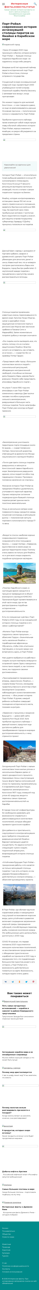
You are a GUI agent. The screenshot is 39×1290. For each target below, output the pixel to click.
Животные (6, 1244)
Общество (6, 1234)
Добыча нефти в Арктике (14, 1172)
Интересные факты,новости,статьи (19, 5)
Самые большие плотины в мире (18, 1189)
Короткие (6, 1250)
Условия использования (12, 1272)
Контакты (6, 1269)
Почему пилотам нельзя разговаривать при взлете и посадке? (16, 1110)
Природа (6, 1247)
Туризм (5, 1256)
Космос (5, 1228)
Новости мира (8, 1237)
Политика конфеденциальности (15, 1266)
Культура (6, 1253)
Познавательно (8, 1231)
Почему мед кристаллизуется (17, 1072)
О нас (4, 1263)
